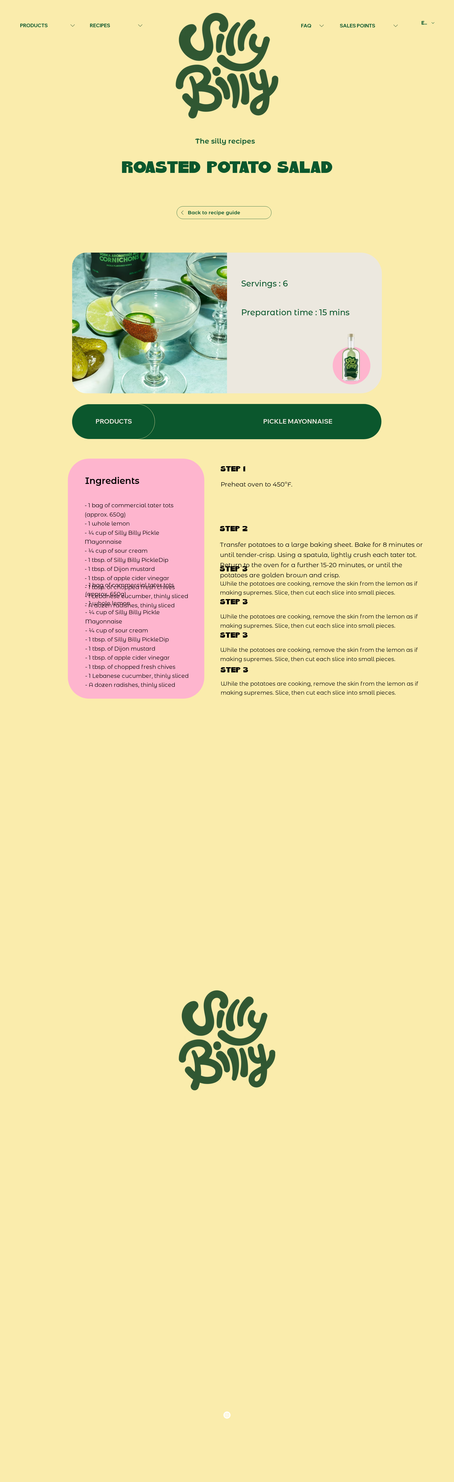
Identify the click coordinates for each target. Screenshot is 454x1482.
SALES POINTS (357, 25)
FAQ (306, 25)
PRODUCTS (33, 25)
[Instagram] (227, 1415)
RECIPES (100, 25)
